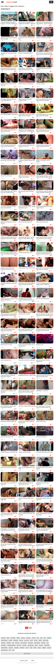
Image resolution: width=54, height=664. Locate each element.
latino (36, 645)
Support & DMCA (24, 660)
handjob (8, 642)
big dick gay (31, 645)
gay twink (3, 645)
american (28, 637)
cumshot (24, 645)
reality (40, 640)
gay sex (49, 647)
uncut (27, 647)
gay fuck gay (4, 650)
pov (45, 637)
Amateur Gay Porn (25, 662)
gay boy (17, 642)
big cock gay (4, 640)
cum (13, 650)
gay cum (3, 637)
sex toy (33, 637)
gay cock (26, 640)
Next (30, 627)
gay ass (21, 640)
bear (41, 637)
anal (10, 650)
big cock (19, 645)
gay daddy (45, 640)
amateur (49, 637)
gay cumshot (24, 642)
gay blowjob (37, 642)
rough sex (30, 642)
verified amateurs (11, 645)
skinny (35, 640)
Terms (32, 660)
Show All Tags (27, 653)
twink (31, 640)
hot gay (23, 637)
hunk (31, 647)
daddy (10, 640)
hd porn (41, 645)
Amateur (11, 2)
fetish (35, 647)
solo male (13, 637)
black (8, 637)
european (15, 640)
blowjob (44, 647)
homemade (46, 645)
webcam (3, 642)
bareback (22, 647)
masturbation (4, 647)
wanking (16, 647)
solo (13, 642)
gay (48, 642)
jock (38, 637)
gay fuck (11, 647)
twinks (18, 637)
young (39, 647)
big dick (43, 642)
